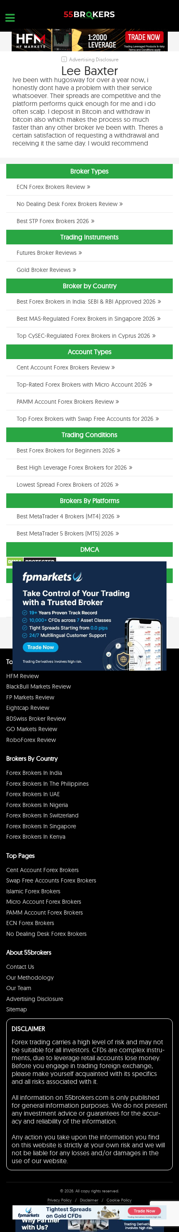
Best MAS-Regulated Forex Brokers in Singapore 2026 (86, 318)
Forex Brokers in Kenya (35, 836)
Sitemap (16, 1009)
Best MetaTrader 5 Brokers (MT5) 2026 (65, 533)
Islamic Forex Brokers (33, 891)
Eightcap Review (27, 708)
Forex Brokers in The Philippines (47, 783)
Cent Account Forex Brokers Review (63, 367)
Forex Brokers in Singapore (41, 826)
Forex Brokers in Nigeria (37, 805)
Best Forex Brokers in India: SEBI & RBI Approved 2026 (86, 301)
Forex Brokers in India (34, 773)
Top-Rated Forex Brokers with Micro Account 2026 (82, 384)
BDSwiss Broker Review (36, 718)
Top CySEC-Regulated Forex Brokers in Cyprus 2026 (83, 335)
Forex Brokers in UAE (33, 794)
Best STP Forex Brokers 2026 (53, 221)
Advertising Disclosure (34, 999)
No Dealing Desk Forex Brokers (46, 934)
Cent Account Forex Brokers (42, 870)
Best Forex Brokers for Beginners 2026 (66, 450)
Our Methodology (30, 977)
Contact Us (20, 967)
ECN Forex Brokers (30, 923)
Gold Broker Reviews (44, 270)
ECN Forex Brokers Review (51, 187)
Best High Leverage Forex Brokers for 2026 (72, 467)
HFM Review (22, 676)
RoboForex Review (31, 740)
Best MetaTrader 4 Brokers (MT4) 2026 (65, 516)
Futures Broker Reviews (47, 252)
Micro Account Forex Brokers (43, 901)
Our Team (18, 988)
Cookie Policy (119, 1200)
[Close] (156, 572)
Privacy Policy (59, 1200)
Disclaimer (89, 1200)
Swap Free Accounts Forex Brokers (51, 880)
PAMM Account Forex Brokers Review (65, 401)
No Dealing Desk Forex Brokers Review (67, 204)
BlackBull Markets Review (38, 686)
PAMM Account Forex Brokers (44, 912)
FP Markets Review (30, 697)
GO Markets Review (31, 729)
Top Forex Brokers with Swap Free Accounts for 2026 (85, 418)
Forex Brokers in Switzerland (42, 815)
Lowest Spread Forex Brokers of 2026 (65, 484)
